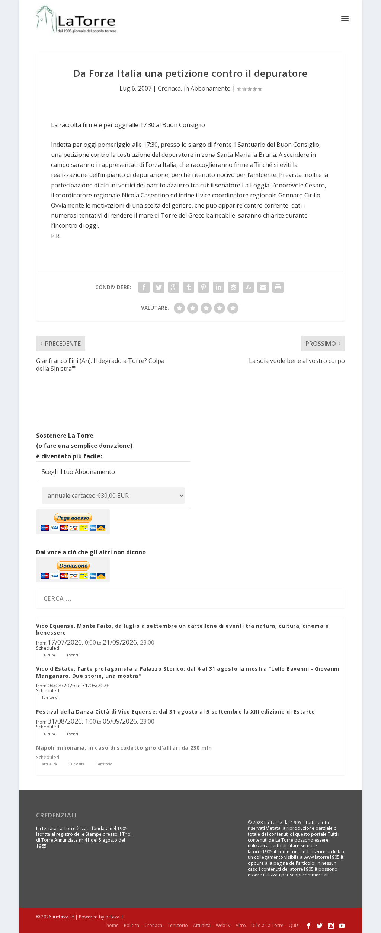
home (112, 925)
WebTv (223, 925)
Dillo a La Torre (267, 925)
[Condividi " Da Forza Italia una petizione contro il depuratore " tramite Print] (277, 287)
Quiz (293, 925)
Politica (131, 925)
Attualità (202, 925)
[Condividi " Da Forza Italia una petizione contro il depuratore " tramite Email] (263, 287)
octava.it (63, 917)
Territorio (177, 925)
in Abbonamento (207, 88)
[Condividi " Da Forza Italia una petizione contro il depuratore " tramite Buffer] (233, 287)
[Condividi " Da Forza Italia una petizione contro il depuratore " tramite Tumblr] (188, 287)
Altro (241, 925)
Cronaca (169, 88)
